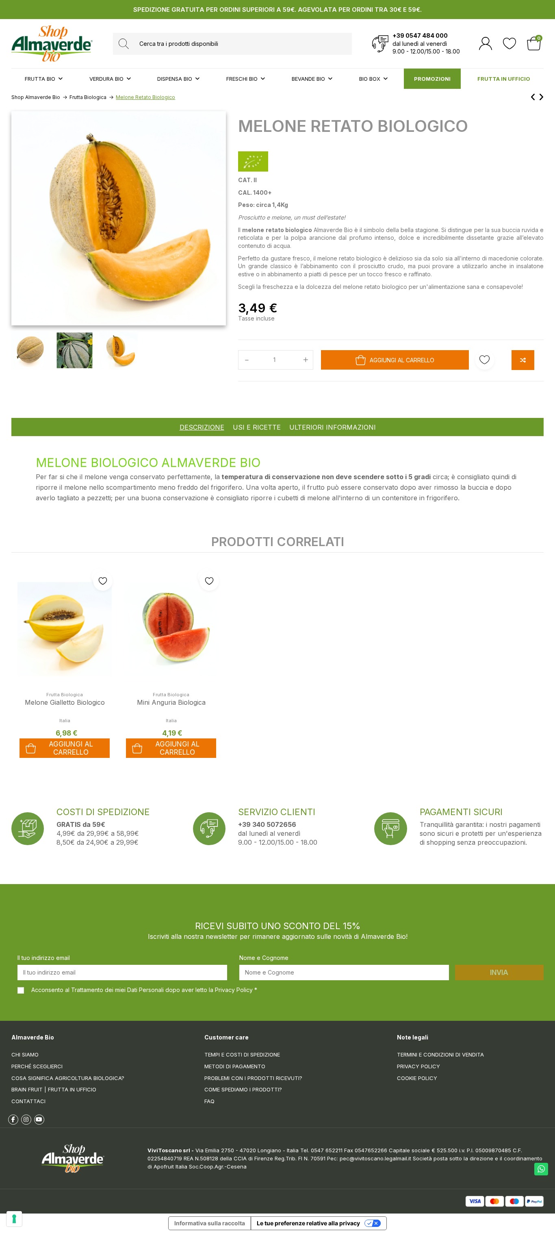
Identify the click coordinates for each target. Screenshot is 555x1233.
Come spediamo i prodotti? (243, 1089)
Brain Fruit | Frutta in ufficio (53, 1089)
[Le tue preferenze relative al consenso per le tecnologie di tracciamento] (14, 1219)
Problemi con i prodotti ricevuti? (253, 1078)
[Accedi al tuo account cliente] (485, 43)
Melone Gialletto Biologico (65, 702)
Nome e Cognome (263, 957)
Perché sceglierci (37, 1066)
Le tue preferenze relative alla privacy (308, 1223)
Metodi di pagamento (234, 1066)
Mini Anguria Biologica (171, 702)
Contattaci (28, 1101)
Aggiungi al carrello (402, 360)
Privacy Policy (418, 1066)
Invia (499, 972)
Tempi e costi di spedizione (242, 1054)
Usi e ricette (257, 427)
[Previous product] (534, 97)
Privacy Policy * (236, 989)
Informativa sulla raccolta (209, 1223)
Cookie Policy (417, 1078)
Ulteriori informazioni (332, 427)
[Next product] (541, 97)
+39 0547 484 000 (420, 35)
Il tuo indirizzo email (43, 957)
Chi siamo (25, 1054)
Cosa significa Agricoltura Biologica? (67, 1078)
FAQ (209, 1101)
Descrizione (202, 427)
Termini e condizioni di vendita (440, 1054)
